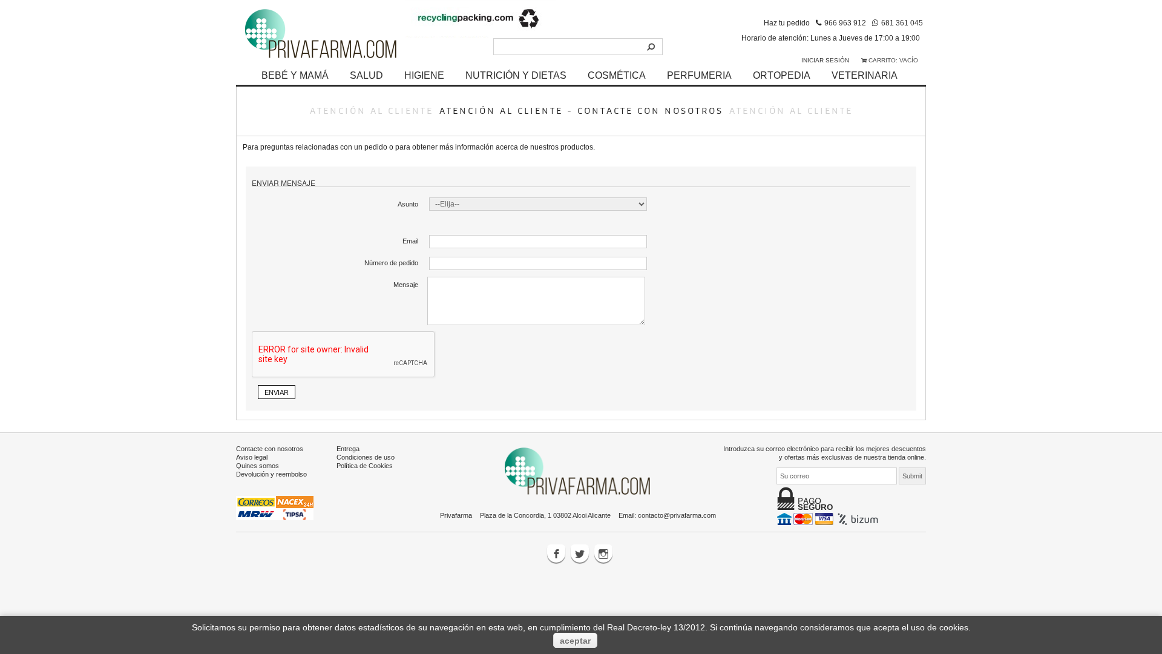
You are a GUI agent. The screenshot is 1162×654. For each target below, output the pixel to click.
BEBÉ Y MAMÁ (295, 75)
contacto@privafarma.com (677, 515)
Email (410, 241)
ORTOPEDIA (781, 75)
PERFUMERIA (699, 75)
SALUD (366, 75)
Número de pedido (391, 263)
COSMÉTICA (617, 75)
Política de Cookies (364, 465)
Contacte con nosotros (269, 448)
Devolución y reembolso (271, 474)
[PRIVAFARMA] (320, 33)
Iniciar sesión (825, 60)
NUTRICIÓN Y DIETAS (515, 75)
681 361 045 (902, 22)
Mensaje (405, 284)
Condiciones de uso (365, 457)
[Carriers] (274, 507)
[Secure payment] (829, 518)
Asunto (408, 204)
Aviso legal (252, 457)
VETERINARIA (865, 75)
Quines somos (257, 465)
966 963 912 (845, 22)
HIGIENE (424, 75)
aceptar (575, 641)
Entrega (347, 448)
